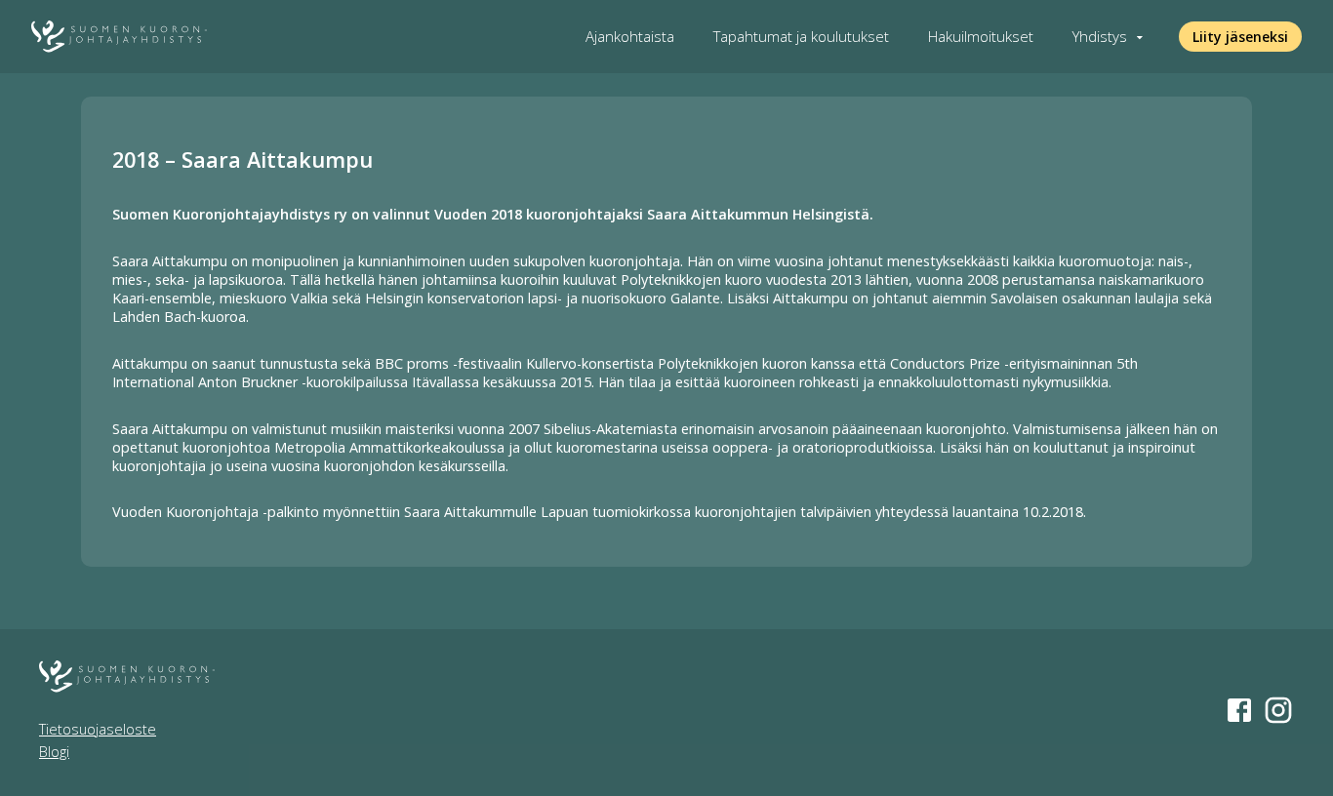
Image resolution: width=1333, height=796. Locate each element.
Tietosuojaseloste (97, 729)
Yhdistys (1099, 36)
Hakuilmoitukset (980, 36)
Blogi (54, 751)
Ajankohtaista (630, 36)
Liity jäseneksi (1240, 36)
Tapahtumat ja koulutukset (801, 36)
